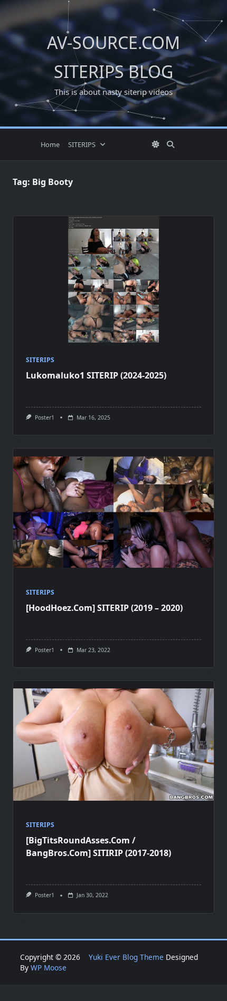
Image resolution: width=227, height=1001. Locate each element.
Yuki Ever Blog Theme (126, 957)
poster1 (44, 417)
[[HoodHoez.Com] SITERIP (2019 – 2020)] (113, 512)
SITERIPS (82, 144)
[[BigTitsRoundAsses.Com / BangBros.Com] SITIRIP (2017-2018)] (113, 744)
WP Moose (49, 968)
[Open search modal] (170, 144)
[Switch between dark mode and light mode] (155, 144)
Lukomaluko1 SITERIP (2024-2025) (96, 375)
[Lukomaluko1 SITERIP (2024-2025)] (113, 279)
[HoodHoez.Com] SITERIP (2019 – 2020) (104, 608)
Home (50, 144)
